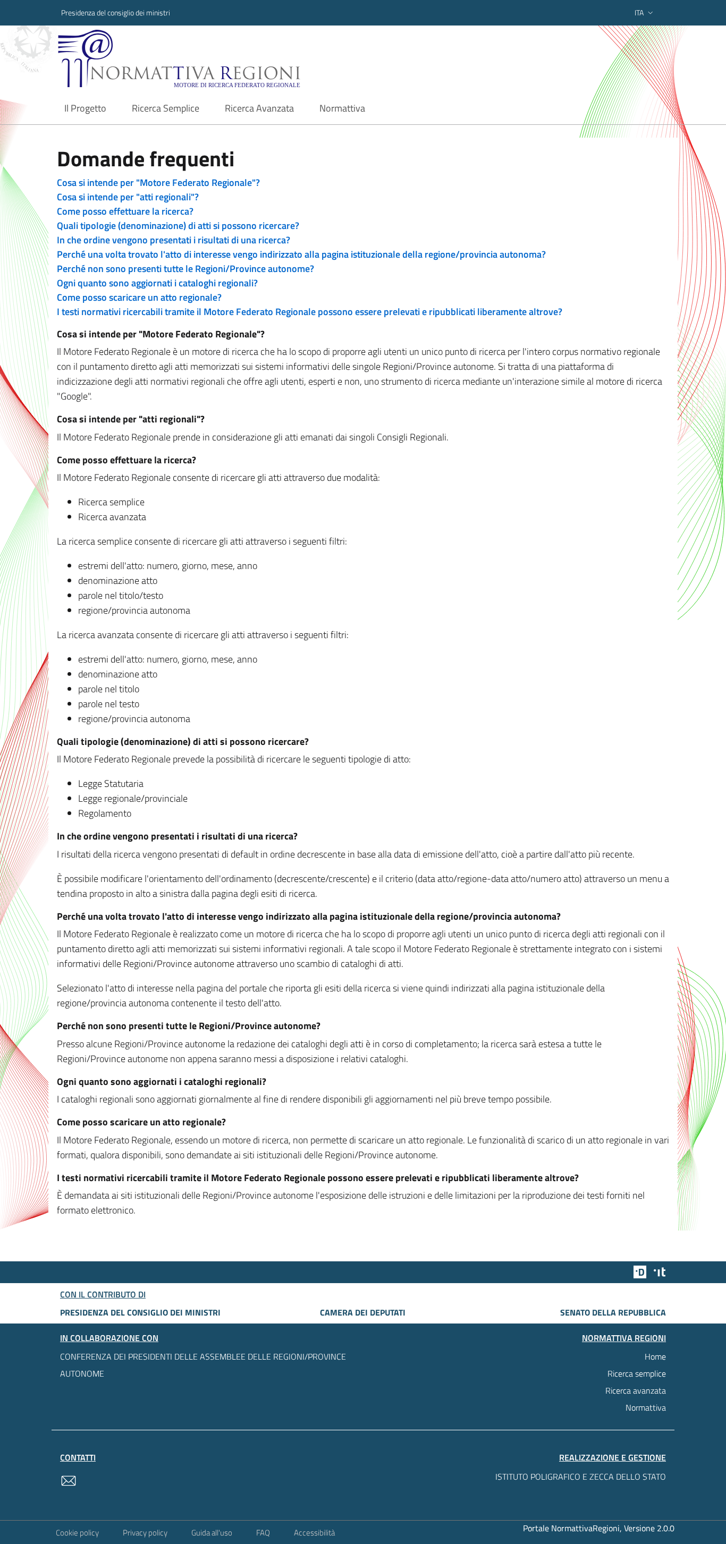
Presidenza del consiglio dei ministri (115, 12)
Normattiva (646, 1407)
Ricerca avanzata (635, 1390)
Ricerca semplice (636, 1373)
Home (655, 1356)
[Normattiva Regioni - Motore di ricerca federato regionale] (208, 59)
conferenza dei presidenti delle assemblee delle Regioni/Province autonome (203, 1365)
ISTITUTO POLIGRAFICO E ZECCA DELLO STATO (580, 1476)
